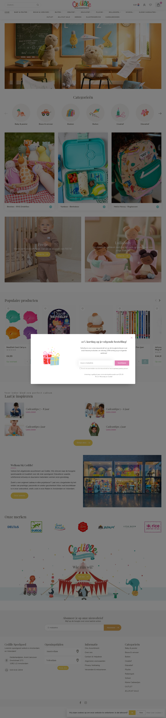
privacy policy (118, 368)
